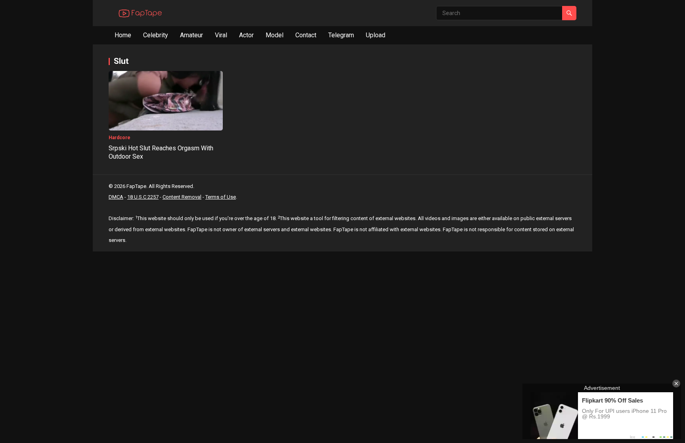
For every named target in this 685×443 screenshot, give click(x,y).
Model (274, 35)
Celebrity (155, 35)
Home (123, 35)
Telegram (341, 35)
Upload (375, 35)
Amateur (191, 35)
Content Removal (182, 197)
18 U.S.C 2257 (143, 197)
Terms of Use (220, 197)
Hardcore (119, 137)
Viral (221, 35)
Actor (246, 35)
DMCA (116, 197)
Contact (305, 35)
